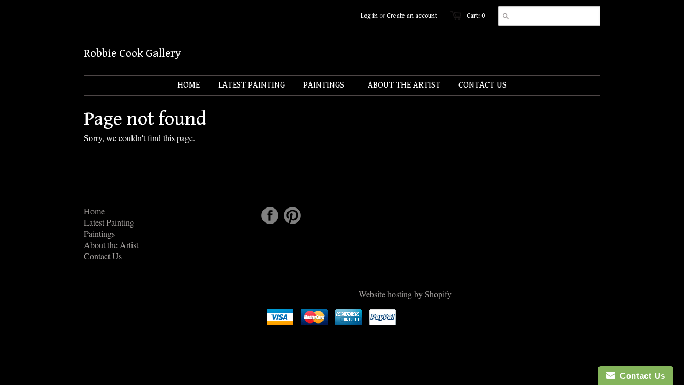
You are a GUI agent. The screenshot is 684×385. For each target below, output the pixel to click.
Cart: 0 (476, 15)
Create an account (412, 15)
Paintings (99, 233)
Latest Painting (109, 222)
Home (94, 211)
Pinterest (292, 215)
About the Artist (111, 244)
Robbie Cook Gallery (132, 53)
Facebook (269, 215)
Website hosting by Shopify (405, 293)
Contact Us (103, 255)
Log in (369, 15)
